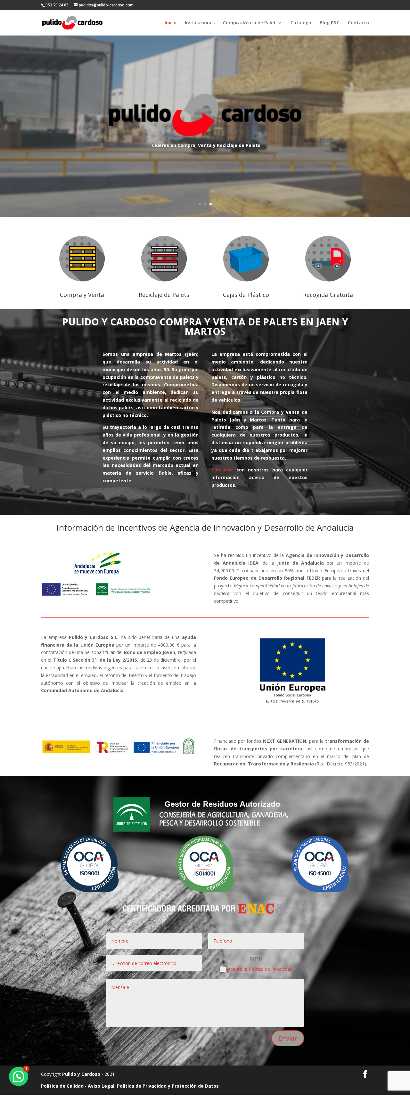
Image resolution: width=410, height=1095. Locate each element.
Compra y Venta (82, 294)
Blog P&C (330, 23)
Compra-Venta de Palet (249, 23)
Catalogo (301, 23)
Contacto (358, 23)
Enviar (287, 1038)
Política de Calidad (62, 1086)
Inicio (170, 23)
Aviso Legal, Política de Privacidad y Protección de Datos (153, 1086)
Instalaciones (200, 23)
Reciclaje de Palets (164, 294)
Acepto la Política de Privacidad (260, 969)
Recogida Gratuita (328, 294)
